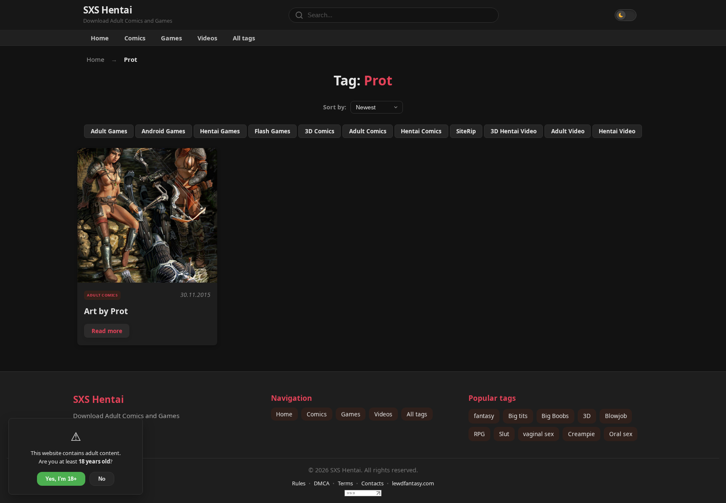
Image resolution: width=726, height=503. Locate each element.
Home (100, 38)
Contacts (372, 483)
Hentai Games (220, 131)
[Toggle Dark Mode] (626, 15)
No (101, 479)
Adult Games (109, 131)
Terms (345, 483)
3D (587, 416)
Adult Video (567, 131)
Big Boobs (555, 416)
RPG (479, 434)
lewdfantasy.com (413, 483)
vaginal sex (538, 434)
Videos (207, 38)
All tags (244, 38)
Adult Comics (368, 131)
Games (171, 38)
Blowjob (616, 416)
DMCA (321, 483)
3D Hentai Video (514, 131)
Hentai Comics (421, 131)
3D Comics (319, 131)
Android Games (163, 131)
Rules (298, 483)
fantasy (484, 416)
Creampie (581, 434)
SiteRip (466, 131)
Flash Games (272, 131)
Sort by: (334, 107)
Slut (504, 434)
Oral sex (620, 434)
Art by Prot (106, 311)
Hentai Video (617, 131)
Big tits (518, 416)
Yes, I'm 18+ (61, 479)
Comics (134, 38)
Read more (110, 332)
